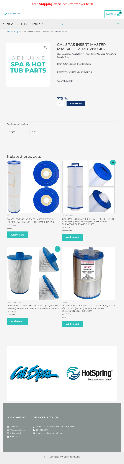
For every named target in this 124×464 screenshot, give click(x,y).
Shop (16, 31)
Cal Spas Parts (103, 54)
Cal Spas (65, 57)
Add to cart (76, 103)
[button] (45, 47)
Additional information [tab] (17, 124)
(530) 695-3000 (14, 14)
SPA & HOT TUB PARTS (23, 24)
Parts (113, 54)
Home (9, 31)
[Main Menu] (118, 24)
